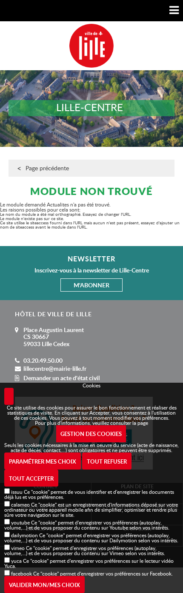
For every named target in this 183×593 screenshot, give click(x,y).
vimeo (18, 547)
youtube (20, 522)
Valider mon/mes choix (44, 585)
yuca (16, 560)
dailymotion (24, 535)
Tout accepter (31, 478)
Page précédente (47, 168)
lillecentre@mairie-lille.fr (54, 368)
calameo (20, 504)
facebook (21, 573)
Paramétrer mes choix (42, 461)
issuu (17, 491)
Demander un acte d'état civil (61, 378)
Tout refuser (107, 461)
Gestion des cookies (91, 434)
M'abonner (91, 285)
